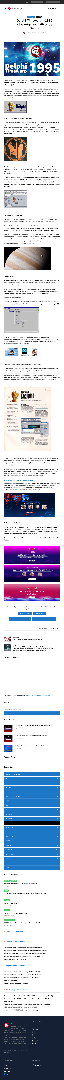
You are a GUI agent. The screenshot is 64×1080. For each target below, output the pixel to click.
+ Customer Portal (37, 2)
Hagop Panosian (32, 32)
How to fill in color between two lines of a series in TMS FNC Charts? (22, 975)
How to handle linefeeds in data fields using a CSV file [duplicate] (22, 972)
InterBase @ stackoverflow (16, 990)
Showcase (32, 849)
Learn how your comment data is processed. (38, 695)
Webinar (32, 858)
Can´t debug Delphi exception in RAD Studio (16, 983)
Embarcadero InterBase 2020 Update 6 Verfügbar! (20, 883)
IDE (34, 16)
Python (32, 832)
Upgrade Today (39, 613)
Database (32, 787)
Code (32, 783)
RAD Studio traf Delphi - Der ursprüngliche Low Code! (22, 923)
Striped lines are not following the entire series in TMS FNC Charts (22, 978)
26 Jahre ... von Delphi (11, 903)
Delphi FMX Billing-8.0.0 (10, 981)
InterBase (32, 814)
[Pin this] (57, 628)
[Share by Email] (59, 628)
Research (32, 845)
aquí (16, 490)
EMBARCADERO (12, 1050)
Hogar (5, 1065)
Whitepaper (32, 863)
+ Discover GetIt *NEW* (53, 2)
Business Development (32, 774)
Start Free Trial (25, 613)
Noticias (38, 16)
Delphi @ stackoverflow (15, 965)
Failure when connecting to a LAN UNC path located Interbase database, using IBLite (27, 1004)
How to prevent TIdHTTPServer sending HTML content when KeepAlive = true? (25, 950)
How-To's (32, 805)
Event (32, 800)
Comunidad (7, 1071)
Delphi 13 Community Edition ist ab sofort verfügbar (31, 736)
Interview (32, 818)
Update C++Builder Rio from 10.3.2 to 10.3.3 (16, 959)
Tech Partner (32, 854)
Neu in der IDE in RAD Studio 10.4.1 (16, 913)
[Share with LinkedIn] (55, 628)
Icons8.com (12, 1046)
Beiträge (7, 880)
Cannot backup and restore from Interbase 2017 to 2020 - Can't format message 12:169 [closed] (30, 996)
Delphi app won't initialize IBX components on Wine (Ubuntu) (20, 1007)
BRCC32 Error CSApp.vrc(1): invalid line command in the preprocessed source (25, 953)
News (33, 1026)
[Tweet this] (53, 628)
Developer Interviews (32, 796)
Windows (32, 867)
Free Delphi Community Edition (19, 619)
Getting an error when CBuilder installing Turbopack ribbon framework (23, 947)
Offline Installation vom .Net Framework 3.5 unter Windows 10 (25, 893)
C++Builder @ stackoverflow (17, 941)
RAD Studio (32, 836)
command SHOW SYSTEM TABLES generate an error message (21, 1010)
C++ (32, 778)
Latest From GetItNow (14, 931)
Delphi (29, 16)
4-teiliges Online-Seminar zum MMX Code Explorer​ (30, 746)
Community (35, 1041)
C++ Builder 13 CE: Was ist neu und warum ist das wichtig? (33, 725)
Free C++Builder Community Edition (44, 619)
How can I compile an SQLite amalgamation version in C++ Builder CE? (23, 956)
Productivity (32, 827)
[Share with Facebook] (51, 628)
